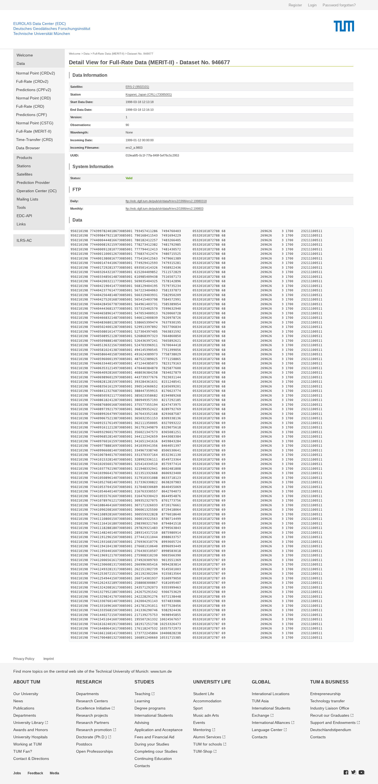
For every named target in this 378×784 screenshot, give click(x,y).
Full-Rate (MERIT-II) (33, 131)
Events (199, 722)
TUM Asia (260, 701)
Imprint (48, 659)
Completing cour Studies (155, 751)
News (18, 701)
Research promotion (94, 730)
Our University (25, 694)
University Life (212, 682)
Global (261, 682)
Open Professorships (94, 751)
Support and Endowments (333, 722)
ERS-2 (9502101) (137, 86)
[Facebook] (346, 772)
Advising (141, 722)
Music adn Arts (206, 715)
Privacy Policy (23, 659)
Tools (21, 207)
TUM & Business (329, 682)
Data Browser (28, 148)
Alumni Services (207, 737)
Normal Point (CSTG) (34, 123)
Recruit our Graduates (329, 715)
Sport (198, 708)
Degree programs (149, 708)
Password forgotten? (339, 5)
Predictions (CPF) (31, 114)
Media (54, 773)
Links (21, 224)
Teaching (142, 694)
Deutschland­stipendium (330, 730)
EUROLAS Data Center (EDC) (39, 23)
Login (312, 5)
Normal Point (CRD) (33, 98)
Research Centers (92, 701)
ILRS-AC (24, 240)
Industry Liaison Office (329, 708)
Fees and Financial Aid (154, 737)
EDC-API (24, 216)
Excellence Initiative (93, 708)
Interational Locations (270, 694)
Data (21, 63)
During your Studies (151, 744)
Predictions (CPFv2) (33, 90)
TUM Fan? (22, 751)
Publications (23, 708)
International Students (153, 715)
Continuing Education (153, 758)
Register (295, 5)
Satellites (24, 174)
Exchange (260, 715)
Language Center (267, 730)
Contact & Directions (31, 758)
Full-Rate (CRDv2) (32, 81)
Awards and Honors (30, 730)
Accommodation (207, 701)
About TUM (26, 682)
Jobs (17, 773)
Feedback (35, 773)
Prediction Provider (33, 182)
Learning (142, 701)
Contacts (142, 766)
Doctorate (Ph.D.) (91, 737)
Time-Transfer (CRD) (34, 139)
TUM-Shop (202, 751)
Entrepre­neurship (325, 694)
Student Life (203, 694)
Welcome (25, 55)
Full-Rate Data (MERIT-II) (108, 53)
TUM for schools (207, 744)
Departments (24, 715)
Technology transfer (327, 701)
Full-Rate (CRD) (30, 106)
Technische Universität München (41, 33)
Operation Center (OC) (37, 191)
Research (89, 682)
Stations (24, 166)
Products (24, 157)
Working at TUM (27, 744)
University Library (28, 722)
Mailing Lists (27, 199)
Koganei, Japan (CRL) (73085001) (149, 94)
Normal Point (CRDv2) (35, 73)
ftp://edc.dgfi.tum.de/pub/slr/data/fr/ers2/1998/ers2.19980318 (166, 201)
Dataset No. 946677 (140, 53)
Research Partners (92, 722)
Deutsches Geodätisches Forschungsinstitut (51, 28)
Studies (144, 682)
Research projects (92, 715)
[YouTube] (362, 772)
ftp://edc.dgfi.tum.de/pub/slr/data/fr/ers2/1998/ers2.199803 (164, 208)
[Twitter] (353, 772)
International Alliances (271, 722)
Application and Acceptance (158, 730)
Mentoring (202, 730)
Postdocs (84, 744)
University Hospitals (30, 737)
